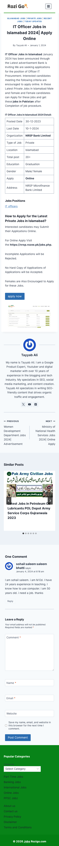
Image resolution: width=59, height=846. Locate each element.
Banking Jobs (12, 782)
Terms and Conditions (18, 827)
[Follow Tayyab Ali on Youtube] (29, 404)
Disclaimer (10, 822)
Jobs (27, 841)
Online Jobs (11, 792)
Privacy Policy (12, 816)
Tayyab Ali (21, 45)
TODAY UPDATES (33, 21)
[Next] (50, 501)
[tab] (23, 533)
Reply (10, 601)
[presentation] (29, 484)
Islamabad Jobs (16, 18)
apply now (15, 296)
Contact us (10, 811)
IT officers (11, 206)
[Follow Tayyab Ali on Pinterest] (35, 404)
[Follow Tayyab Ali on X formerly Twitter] (23, 404)
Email (10, 698)
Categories (9, 764)
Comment (13, 637)
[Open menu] (48, 6)
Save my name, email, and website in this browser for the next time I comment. (29, 725)
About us (9, 805)
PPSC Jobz (11, 798)
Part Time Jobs (13, 776)
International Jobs (15, 787)
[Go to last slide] (8, 501)
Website (11, 713)
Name (11, 683)
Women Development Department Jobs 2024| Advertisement (15, 432)
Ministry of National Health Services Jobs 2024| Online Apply (45, 432)
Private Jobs (34, 18)
